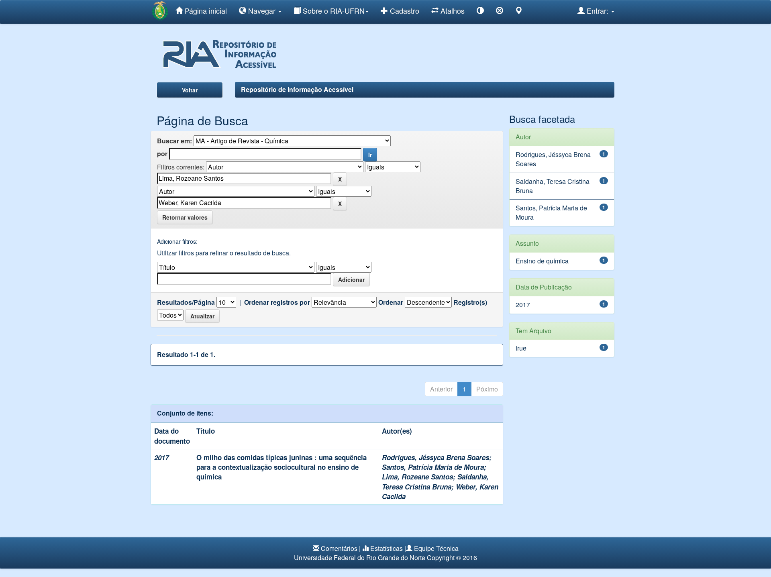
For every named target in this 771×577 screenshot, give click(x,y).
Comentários (339, 548)
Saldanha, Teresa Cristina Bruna (435, 481)
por (162, 153)
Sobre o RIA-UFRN (333, 10)
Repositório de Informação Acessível (297, 89)
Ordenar (390, 302)
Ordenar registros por (277, 302)
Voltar (190, 90)
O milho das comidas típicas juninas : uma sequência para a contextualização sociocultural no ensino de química (281, 467)
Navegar (261, 10)
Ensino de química (542, 260)
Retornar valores (185, 217)
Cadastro (403, 10)
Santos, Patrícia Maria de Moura (433, 467)
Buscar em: (174, 141)
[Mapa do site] (518, 12)
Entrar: (597, 10)
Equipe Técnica (436, 548)
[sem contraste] (499, 12)
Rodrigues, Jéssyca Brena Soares (435, 457)
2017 (523, 304)
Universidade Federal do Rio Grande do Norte (359, 557)
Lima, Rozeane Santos (417, 476)
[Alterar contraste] (480, 12)
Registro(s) (470, 302)
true (521, 348)
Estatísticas (386, 548)
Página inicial (205, 10)
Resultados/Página (186, 302)
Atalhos (452, 10)
